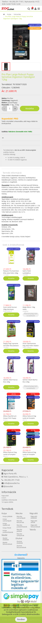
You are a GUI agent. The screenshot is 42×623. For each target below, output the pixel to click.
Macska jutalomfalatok (22, 526)
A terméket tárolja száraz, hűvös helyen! (16, 237)
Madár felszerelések (7, 543)
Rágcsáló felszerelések (35, 526)
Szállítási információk (9, 500)
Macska (19, 513)
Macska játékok (19, 530)
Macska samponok (20, 534)
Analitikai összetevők (10, 225)
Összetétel (5, 185)
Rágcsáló (34, 513)
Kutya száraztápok (7, 520)
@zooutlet (8, 486)
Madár (4, 535)
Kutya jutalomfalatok (8, 531)
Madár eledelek (6, 539)
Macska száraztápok (21, 517)
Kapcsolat (5, 496)
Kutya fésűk (7, 528)
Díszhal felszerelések (21, 546)
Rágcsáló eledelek (34, 517)
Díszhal (19, 538)
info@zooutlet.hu (12, 483)
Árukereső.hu (21, 558)
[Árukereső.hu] (21, 555)
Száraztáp (17, 14)
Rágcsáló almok (34, 521)
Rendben (21, 619)
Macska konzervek (20, 521)
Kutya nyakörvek (6, 524)
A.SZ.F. (4, 498)
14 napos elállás (7, 502)
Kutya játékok (7, 516)
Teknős (33, 529)
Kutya (9, 14)
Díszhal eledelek (20, 542)
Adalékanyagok (7, 197)
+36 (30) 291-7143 (11, 480)
